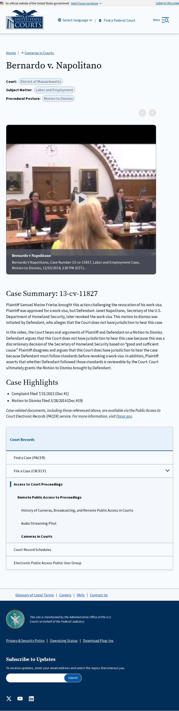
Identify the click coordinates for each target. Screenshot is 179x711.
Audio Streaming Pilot (39, 523)
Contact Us (99, 595)
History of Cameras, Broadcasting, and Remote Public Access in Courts (77, 510)
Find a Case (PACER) (29, 457)
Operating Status (64, 640)
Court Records (22, 439)
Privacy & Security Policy (25, 640)
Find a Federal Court (119, 20)
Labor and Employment (54, 89)
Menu (156, 20)
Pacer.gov (124, 416)
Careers (65, 595)
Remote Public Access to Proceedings (49, 497)
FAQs (81, 595)
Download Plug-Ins (98, 640)
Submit (73, 678)
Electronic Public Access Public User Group (47, 562)
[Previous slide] (142, 113)
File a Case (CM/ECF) (30, 471)
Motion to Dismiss (58, 98)
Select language (75, 20)
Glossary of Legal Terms (34, 595)
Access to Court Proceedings (38, 484)
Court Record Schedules (32, 549)
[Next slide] (152, 113)
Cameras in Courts (36, 536)
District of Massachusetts (40, 81)
